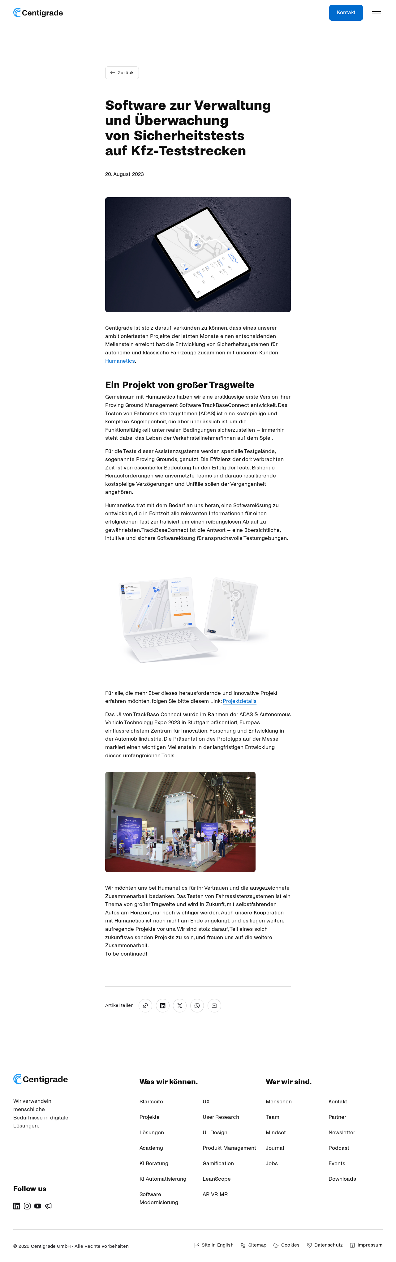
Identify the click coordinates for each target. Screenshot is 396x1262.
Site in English (217, 1245)
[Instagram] (27, 1206)
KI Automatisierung (163, 1179)
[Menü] (376, 12)
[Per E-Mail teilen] (214, 1005)
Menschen (279, 1102)
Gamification (218, 1163)
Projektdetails (239, 701)
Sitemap (257, 1245)
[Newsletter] (48, 1206)
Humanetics (120, 361)
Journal (275, 1148)
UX (206, 1102)
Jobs (272, 1163)
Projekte (150, 1117)
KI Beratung (154, 1163)
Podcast (339, 1148)
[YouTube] (37, 1206)
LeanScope (217, 1179)
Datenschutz (328, 1245)
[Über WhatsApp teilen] (197, 1005)
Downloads (342, 1179)
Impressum (370, 1245)
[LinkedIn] (16, 1206)
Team (272, 1117)
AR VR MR (215, 1194)
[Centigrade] (38, 12)
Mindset (276, 1133)
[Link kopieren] (145, 1005)
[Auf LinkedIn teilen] (163, 1005)
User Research (221, 1117)
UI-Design (215, 1133)
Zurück (126, 72)
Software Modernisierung (159, 1198)
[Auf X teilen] (180, 1005)
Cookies (290, 1245)
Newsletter (342, 1133)
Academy (151, 1148)
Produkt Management (229, 1148)
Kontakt (346, 12)
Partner (337, 1117)
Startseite (151, 1102)
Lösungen (152, 1133)
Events (337, 1163)
